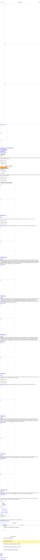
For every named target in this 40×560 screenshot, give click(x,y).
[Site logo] (20, 2)
